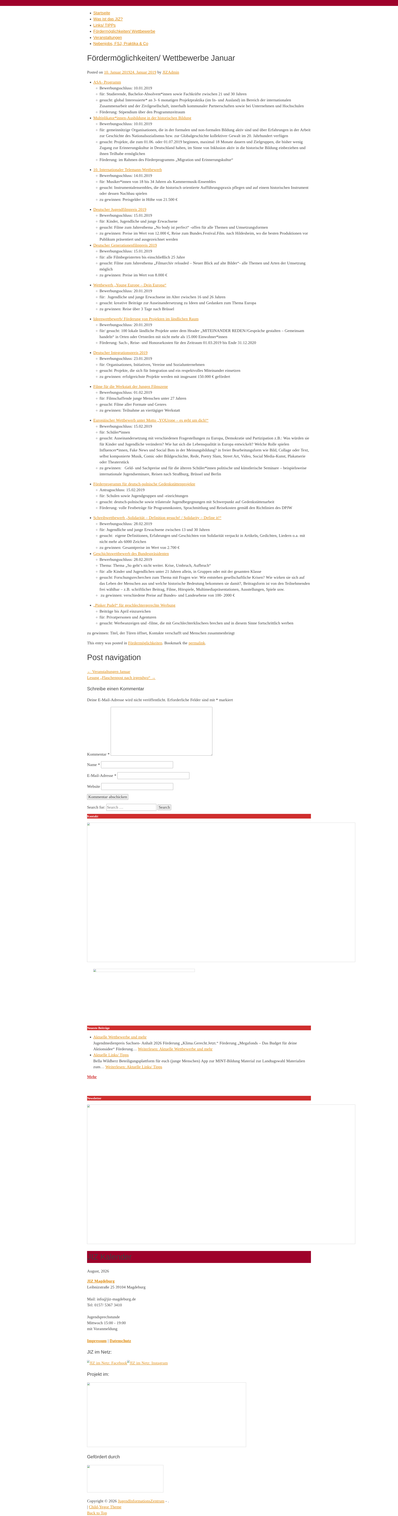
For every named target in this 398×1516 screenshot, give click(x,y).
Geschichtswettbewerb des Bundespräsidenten (131, 553)
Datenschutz (120, 1340)
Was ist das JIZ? (108, 19)
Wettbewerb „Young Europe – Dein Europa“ (129, 285)
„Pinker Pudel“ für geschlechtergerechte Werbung (134, 605)
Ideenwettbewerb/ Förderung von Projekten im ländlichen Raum (146, 319)
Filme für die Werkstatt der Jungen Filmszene (130, 386)
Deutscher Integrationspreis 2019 (120, 352)
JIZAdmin (170, 72)
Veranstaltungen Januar (108, 671)
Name (93, 764)
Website (93, 786)
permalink (197, 643)
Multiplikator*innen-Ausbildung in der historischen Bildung (142, 118)
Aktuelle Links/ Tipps (111, 1055)
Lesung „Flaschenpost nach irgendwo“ (121, 677)
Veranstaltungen (107, 37)
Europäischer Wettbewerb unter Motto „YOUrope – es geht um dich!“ (150, 420)
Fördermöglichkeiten (145, 643)
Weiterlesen (175, 1049)
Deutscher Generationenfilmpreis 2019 (125, 245)
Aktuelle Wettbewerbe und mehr (120, 1037)
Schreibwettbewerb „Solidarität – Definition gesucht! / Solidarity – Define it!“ (157, 517)
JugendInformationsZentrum (141, 1501)
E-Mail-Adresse (101, 775)
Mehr (92, 1077)
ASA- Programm (107, 82)
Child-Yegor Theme (105, 1507)
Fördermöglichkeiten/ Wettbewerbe (124, 31)
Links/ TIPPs (104, 25)
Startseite (101, 13)
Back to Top (97, 1513)
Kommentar (98, 754)
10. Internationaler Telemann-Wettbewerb (127, 169)
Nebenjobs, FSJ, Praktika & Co (120, 43)
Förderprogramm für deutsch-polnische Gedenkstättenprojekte (144, 484)
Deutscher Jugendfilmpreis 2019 (119, 209)
